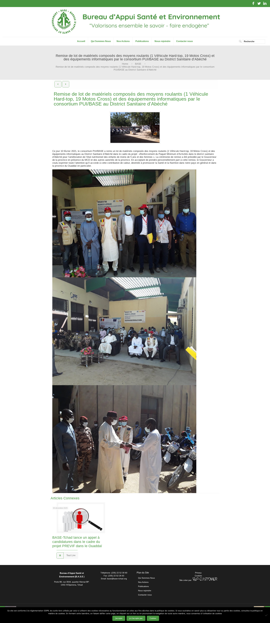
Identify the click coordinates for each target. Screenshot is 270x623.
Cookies (198, 576)
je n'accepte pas (136, 618)
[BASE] (135, 22)
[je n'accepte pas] (266, 615)
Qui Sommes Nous (146, 578)
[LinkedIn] (264, 4)
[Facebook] (253, 4)
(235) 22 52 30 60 (119, 573)
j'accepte (118, 618)
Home (125, 64)
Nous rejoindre (144, 590)
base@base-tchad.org (117, 578)
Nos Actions (143, 582)
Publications (143, 586)
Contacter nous (145, 595)
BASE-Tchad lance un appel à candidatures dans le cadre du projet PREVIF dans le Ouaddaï (77, 541)
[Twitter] (259, 4)
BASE (138, 64)
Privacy (198, 573)
